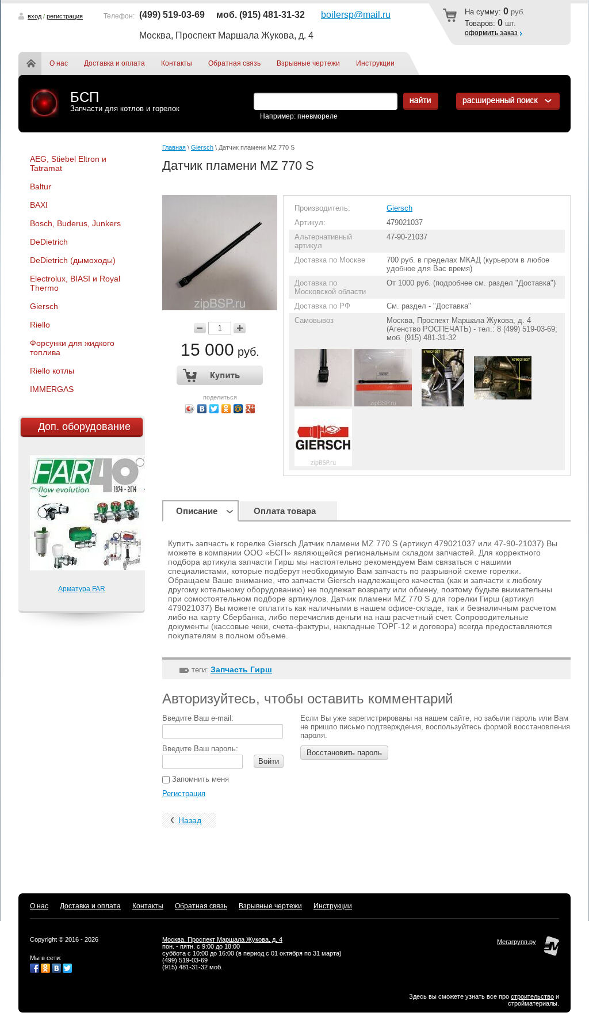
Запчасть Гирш (241, 669)
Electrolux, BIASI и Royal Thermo (75, 283)
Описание (196, 511)
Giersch (44, 306)
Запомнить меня (199, 779)
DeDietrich (49, 241)
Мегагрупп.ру (516, 941)
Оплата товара (285, 511)
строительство (532, 996)
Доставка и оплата (114, 63)
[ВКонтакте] (202, 408)
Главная (38, 63)
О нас (58, 63)
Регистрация (183, 793)
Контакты (176, 63)
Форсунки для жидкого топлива (72, 347)
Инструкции (375, 63)
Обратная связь (234, 63)
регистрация (65, 16)
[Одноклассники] (226, 408)
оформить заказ (491, 33)
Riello (40, 324)
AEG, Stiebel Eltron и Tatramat (68, 163)
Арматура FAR (81, 589)
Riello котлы (52, 370)
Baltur (40, 186)
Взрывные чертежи (308, 63)
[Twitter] (214, 408)
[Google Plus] (250, 408)
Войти (268, 761)
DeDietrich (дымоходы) (73, 260)
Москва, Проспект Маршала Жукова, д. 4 (222, 939)
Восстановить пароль (344, 752)
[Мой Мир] (238, 408)
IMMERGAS (52, 389)
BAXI (39, 205)
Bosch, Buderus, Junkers (75, 223)
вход (34, 16)
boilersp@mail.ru (356, 15)
